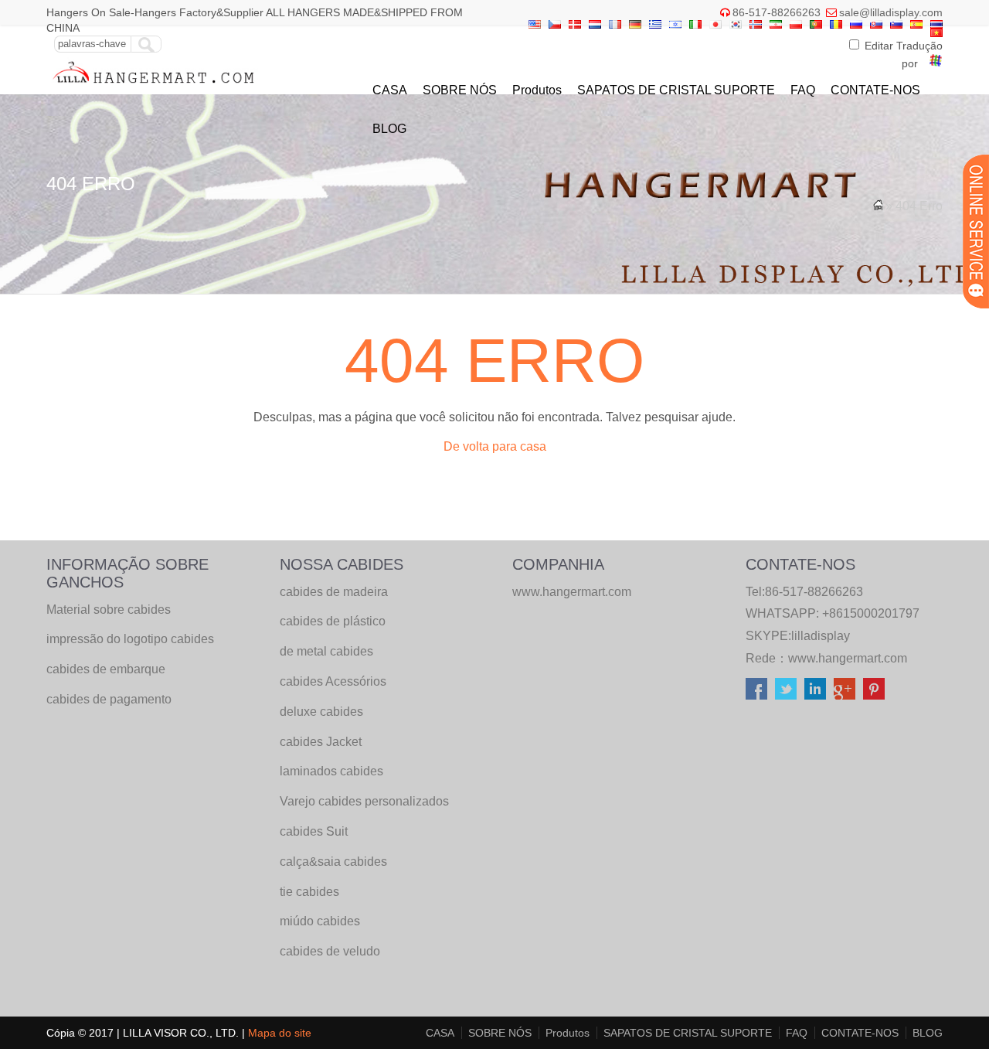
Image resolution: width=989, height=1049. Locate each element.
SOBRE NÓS (460, 90)
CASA (389, 90)
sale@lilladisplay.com (891, 12)
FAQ (802, 90)
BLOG (389, 128)
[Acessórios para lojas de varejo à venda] (154, 87)
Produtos (537, 90)
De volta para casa (495, 446)
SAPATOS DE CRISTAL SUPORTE (676, 90)
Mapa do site (279, 1033)
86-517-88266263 (776, 12)
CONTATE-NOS (875, 90)
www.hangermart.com (847, 658)
